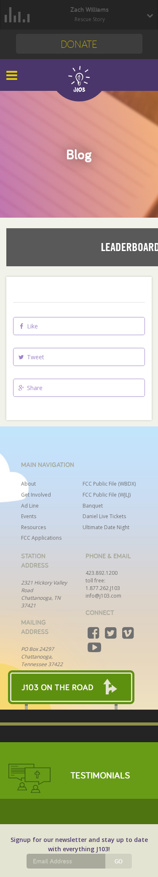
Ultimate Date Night (106, 527)
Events (28, 516)
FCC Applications (41, 537)
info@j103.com (103, 595)
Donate (79, 43)
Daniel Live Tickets (104, 516)
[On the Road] (79, 687)
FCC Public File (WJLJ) (107, 494)
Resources (33, 527)
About (28, 483)
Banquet (93, 505)
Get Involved (36, 494)
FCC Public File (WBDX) (109, 483)
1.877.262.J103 (103, 588)
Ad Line (30, 505)
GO (119, 861)
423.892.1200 (102, 572)
